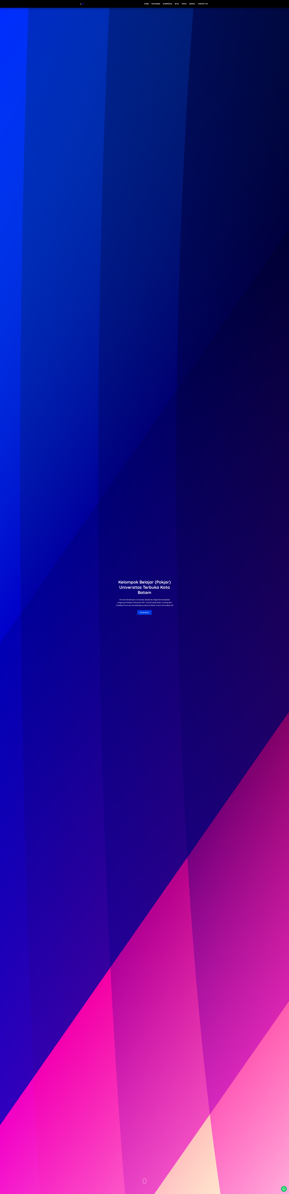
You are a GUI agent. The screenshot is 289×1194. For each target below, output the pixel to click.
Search (192, 4)
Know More (144, 612)
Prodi (184, 4)
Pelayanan (155, 4)
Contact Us (203, 4)
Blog (177, 4)
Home (146, 4)
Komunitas (167, 4)
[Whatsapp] (284, 1189)
